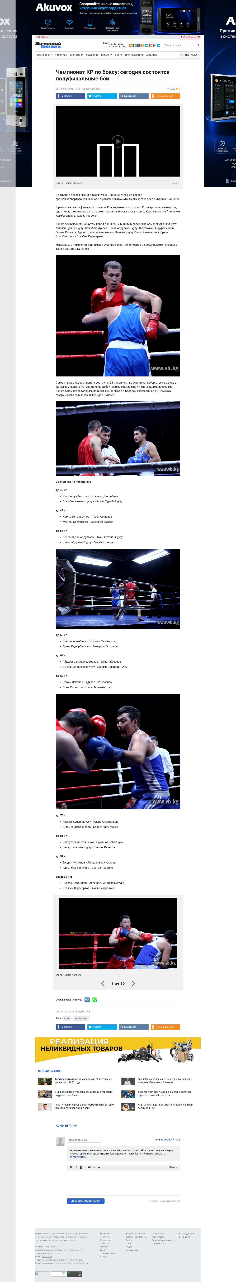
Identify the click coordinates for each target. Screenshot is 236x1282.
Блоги (129, 1240)
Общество (92, 55)
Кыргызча (42, 37)
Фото (128, 1243)
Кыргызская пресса (136, 1237)
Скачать (175, 183)
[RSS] (131, 45)
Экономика (76, 55)
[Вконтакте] (134, 45)
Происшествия (134, 55)
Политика (61, 55)
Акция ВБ (151, 55)
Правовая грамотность (163, 1240)
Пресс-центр (184, 1237)
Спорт (118, 55)
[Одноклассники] (142, 45)
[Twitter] (146, 45)
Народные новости (135, 1234)
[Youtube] (150, 45)
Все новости (44, 55)
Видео (129, 1247)
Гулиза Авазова (91, 88)
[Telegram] (158, 45)
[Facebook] (138, 45)
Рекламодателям (190, 37)
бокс (67, 1018)
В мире (103, 1257)
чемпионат (81, 1018)
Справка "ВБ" (158, 1243)
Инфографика (133, 1250)
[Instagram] (154, 45)
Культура (106, 55)
